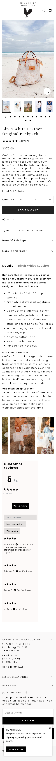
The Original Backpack (30, 230)
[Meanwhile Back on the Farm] (28, 10)
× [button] (50, 728)
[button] (50, 10)
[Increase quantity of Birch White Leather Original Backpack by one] (50, 199)
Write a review (20, 506)
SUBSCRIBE (28, 720)
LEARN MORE (16, 749)
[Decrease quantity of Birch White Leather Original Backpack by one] (20, 199)
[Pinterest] (3, 742)
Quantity (8, 199)
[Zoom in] (47, 91)
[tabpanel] (20, 565)
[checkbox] (12, 531)
